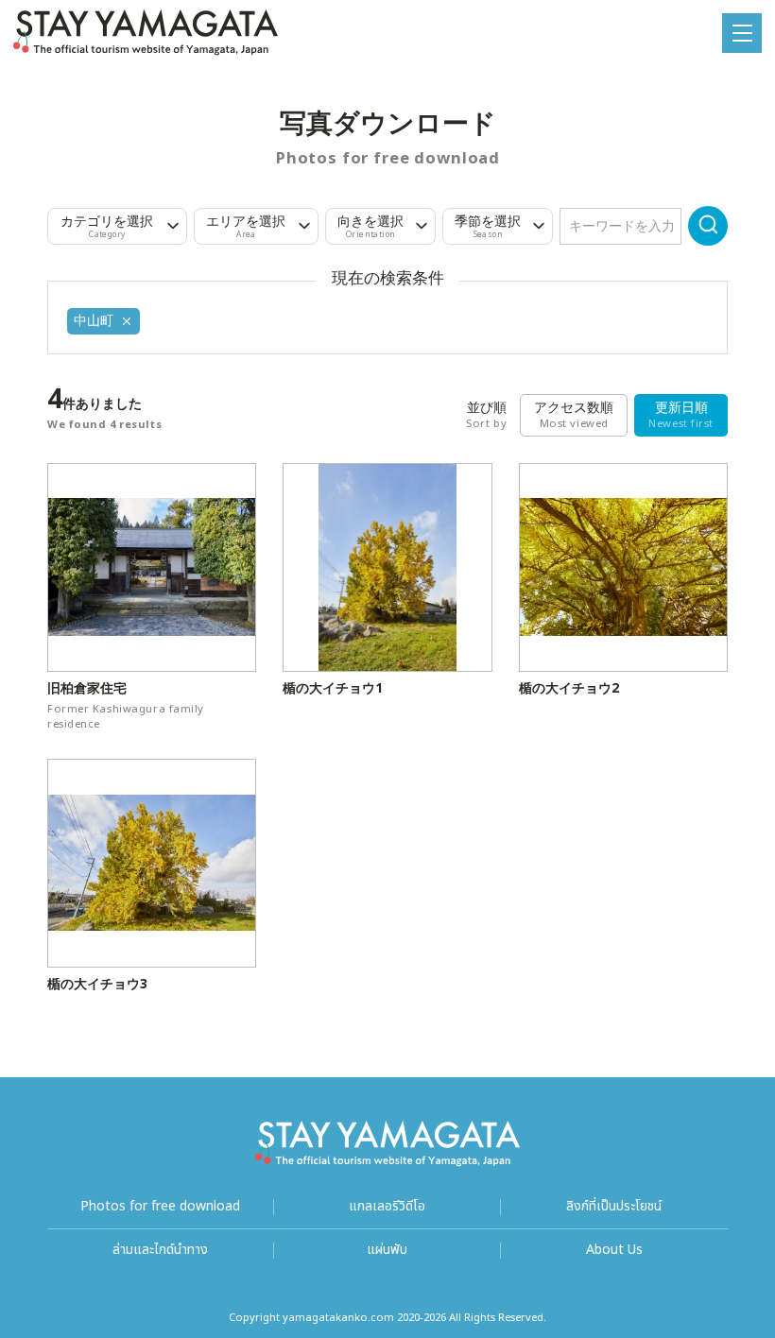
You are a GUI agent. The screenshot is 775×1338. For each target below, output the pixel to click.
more (63, 471)
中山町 (93, 321)
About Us (614, 1251)
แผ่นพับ (387, 1251)
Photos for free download (160, 1207)
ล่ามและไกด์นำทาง (160, 1251)
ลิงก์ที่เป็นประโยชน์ (614, 1207)
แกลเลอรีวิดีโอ (387, 1207)
